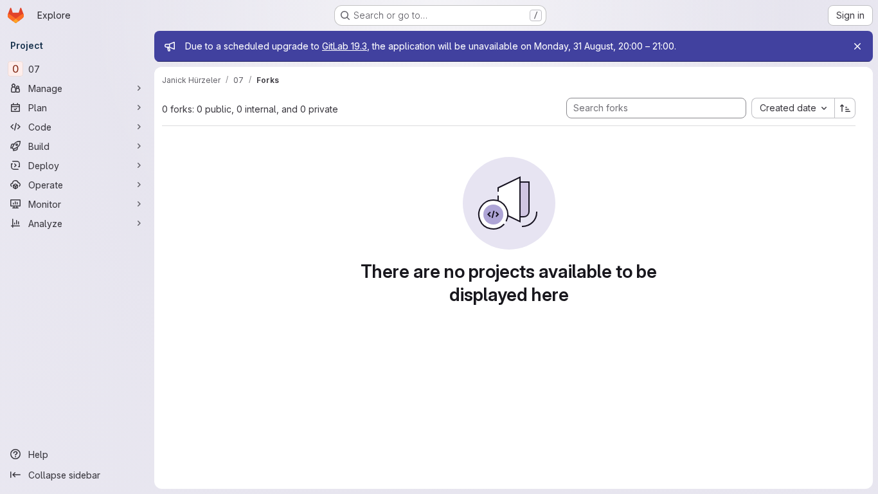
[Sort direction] (845, 108)
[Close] (857, 46)
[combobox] (792, 108)
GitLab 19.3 (344, 46)
